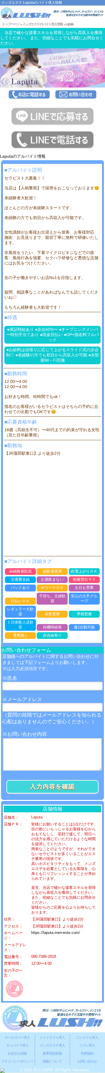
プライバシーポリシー (17, 1061)
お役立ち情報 (17, 1053)
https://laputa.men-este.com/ (55, 933)
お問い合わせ (87, 1061)
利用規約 (87, 1053)
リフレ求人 (87, 1045)
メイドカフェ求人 (52, 1037)
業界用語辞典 (52, 1053)
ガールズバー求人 (17, 1037)
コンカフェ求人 (87, 1037)
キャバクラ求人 (17, 1045)
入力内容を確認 (52, 786)
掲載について (52, 1061)
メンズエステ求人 (52, 1045)
